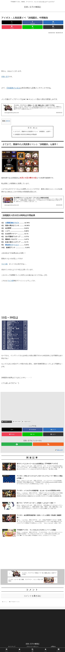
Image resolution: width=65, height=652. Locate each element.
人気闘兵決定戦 (27, 421)
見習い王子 (5, 77)
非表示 (8, 121)
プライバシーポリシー (32, 646)
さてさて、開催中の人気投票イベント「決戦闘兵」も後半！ (33, 131)
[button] (53, 27)
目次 (30, 128)
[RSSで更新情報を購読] (48, 444)
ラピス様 (4, 264)
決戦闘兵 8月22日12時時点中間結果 (26, 134)
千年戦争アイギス (13, 88)
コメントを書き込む (32, 596)
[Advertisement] (32, 52)
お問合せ (53, 646)
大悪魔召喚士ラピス (12, 223)
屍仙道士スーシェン (12, 245)
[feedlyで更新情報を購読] (16, 444)
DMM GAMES (17, 421)
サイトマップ (11, 646)
